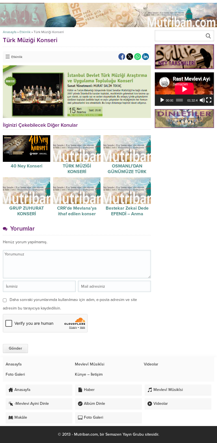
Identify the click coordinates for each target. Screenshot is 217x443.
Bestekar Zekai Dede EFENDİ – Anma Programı (127, 213)
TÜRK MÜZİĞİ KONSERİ (77, 169)
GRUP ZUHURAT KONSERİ (26, 211)
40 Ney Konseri (26, 166)
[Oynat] (162, 100)
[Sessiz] (202, 100)
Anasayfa (9, 32)
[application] (184, 89)
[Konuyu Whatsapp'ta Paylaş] (137, 56)
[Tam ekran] (209, 100)
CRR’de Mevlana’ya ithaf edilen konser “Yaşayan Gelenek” (77, 213)
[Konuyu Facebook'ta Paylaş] (121, 56)
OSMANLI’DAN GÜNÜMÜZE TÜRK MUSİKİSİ (127, 171)
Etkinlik (25, 32)
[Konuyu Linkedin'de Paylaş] (145, 56)
